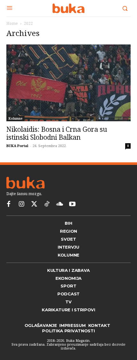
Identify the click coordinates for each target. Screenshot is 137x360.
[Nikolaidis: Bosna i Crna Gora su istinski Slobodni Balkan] (68, 82)
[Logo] (68, 8)
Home (12, 23)
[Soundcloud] (59, 204)
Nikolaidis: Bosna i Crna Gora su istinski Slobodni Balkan (56, 133)
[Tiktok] (47, 204)
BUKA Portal (17, 145)
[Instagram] (21, 204)
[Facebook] (8, 204)
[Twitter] (34, 204)
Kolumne (15, 118)
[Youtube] (72, 204)
